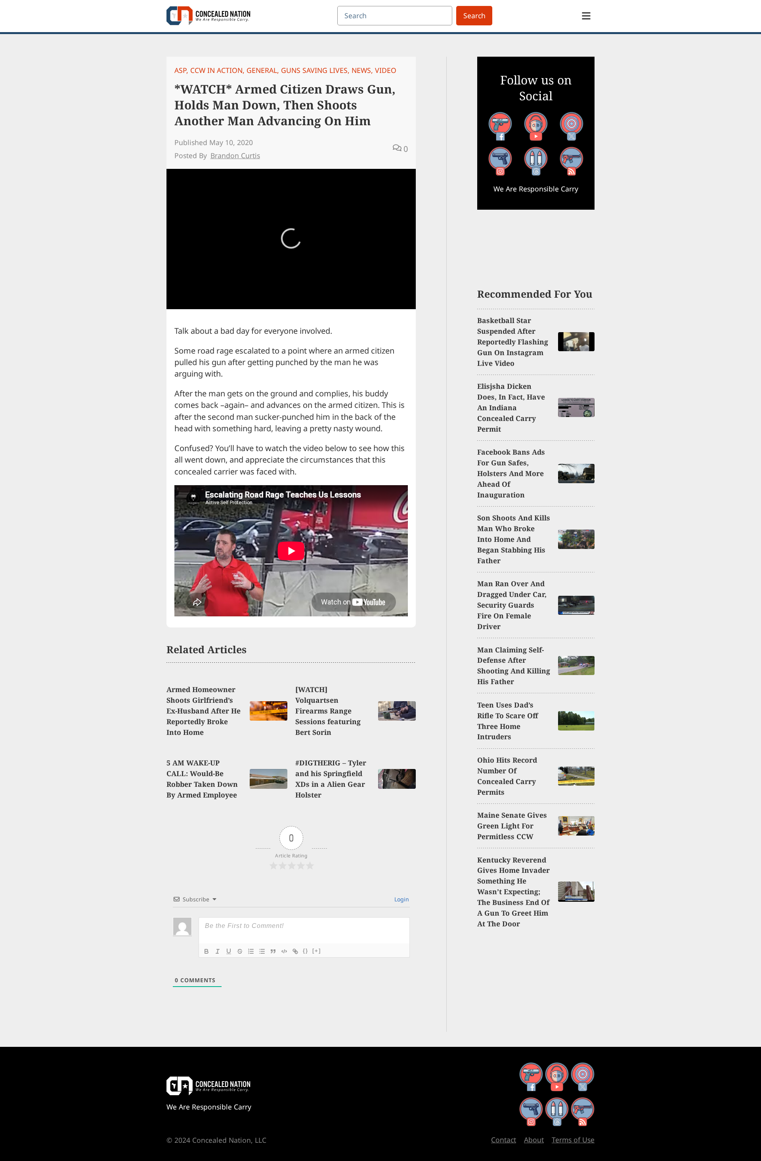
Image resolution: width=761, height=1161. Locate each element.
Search (474, 15)
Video (385, 70)
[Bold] (206, 951)
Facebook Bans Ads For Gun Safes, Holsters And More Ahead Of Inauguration (511, 473)
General (262, 70)
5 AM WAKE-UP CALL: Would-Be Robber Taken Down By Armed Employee (202, 779)
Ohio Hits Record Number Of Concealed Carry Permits (507, 776)
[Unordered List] (262, 951)
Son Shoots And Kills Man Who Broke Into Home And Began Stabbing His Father (513, 539)
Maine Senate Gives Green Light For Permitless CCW (512, 825)
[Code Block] (284, 951)
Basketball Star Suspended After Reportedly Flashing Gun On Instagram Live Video (512, 342)
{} (305, 951)
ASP (180, 70)
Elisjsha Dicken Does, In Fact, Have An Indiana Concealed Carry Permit (511, 407)
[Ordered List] (250, 951)
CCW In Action (216, 70)
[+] (316, 951)
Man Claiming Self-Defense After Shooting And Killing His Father (513, 666)
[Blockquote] (273, 951)
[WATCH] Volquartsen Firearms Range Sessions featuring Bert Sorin (328, 711)
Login (401, 899)
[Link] (295, 951)
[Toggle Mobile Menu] (586, 16)
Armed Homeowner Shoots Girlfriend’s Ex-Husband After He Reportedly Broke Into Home (203, 711)
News (361, 70)
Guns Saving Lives (314, 70)
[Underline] (228, 951)
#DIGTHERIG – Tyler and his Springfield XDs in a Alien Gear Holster (330, 779)
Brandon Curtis (235, 155)
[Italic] (217, 951)
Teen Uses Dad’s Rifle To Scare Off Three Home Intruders (507, 721)
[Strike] (239, 951)
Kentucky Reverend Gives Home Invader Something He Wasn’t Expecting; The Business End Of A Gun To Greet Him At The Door (513, 891)
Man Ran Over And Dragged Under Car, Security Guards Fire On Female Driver (512, 605)
